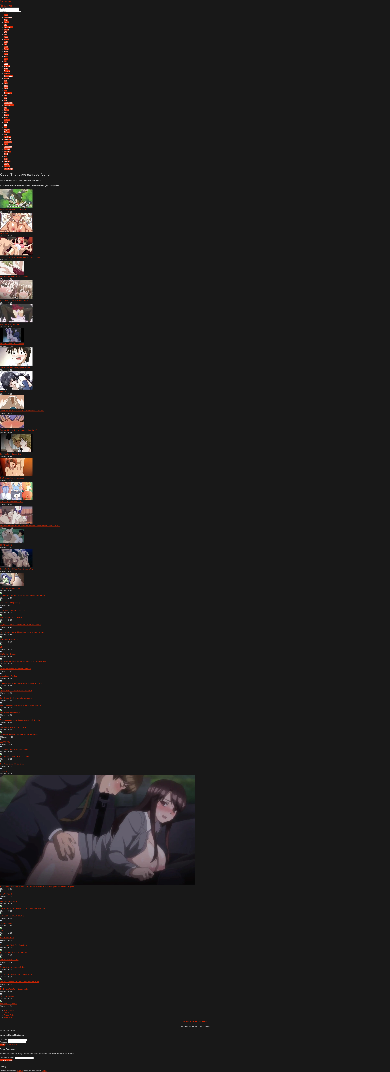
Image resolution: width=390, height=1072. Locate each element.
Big (5, 61)
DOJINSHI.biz (188, 1021)
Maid (6, 69)
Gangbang (8, 147)
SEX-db (198, 1021)
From (6, 117)
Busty (6, 42)
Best (5, 127)
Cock (6, 88)
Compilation (8, 76)
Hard (6, 64)
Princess (7, 166)
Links (204, 1021)
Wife (5, 100)
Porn (6, 56)
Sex (5, 25)
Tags (6, 20)
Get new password (6, 1060)
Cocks (6, 115)
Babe (6, 144)
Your (5, 156)
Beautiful (7, 161)
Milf (5, 81)
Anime (6, 29)
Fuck (6, 37)
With (5, 32)
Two (5, 125)
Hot (5, 34)
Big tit (6, 122)
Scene (6, 110)
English (7, 130)
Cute (6, 159)
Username (4, 1039)
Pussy (6, 49)
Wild (5, 134)
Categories (8, 17)
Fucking (7, 71)
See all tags (8, 169)
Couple (6, 164)
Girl (5, 44)
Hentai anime (9, 105)
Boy (5, 98)
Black (6, 154)
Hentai (6, 22)
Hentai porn (8, 103)
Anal (5, 108)
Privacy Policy (9, 1015)
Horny (6, 54)
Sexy (6, 51)
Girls (5, 95)
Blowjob (7, 132)
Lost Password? (11, 1044)
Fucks (6, 47)
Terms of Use (9, 1017)
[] (20, 11)
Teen (6, 86)
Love (6, 59)
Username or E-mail (7, 1058)
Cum (6, 83)
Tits (5, 112)
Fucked (6, 39)
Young (6, 78)
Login (2, 1044)
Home (6, 15)
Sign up (20, 1071)
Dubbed (7, 120)
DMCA (6, 1013)
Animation (7, 151)
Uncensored (8, 27)
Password (3, 1042)
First (5, 90)
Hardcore (7, 137)
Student (7, 149)
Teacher (7, 66)
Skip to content (5, 1)
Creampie (7, 139)
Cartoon (7, 73)
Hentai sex (8, 142)
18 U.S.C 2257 (9, 1010)
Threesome (8, 93)
